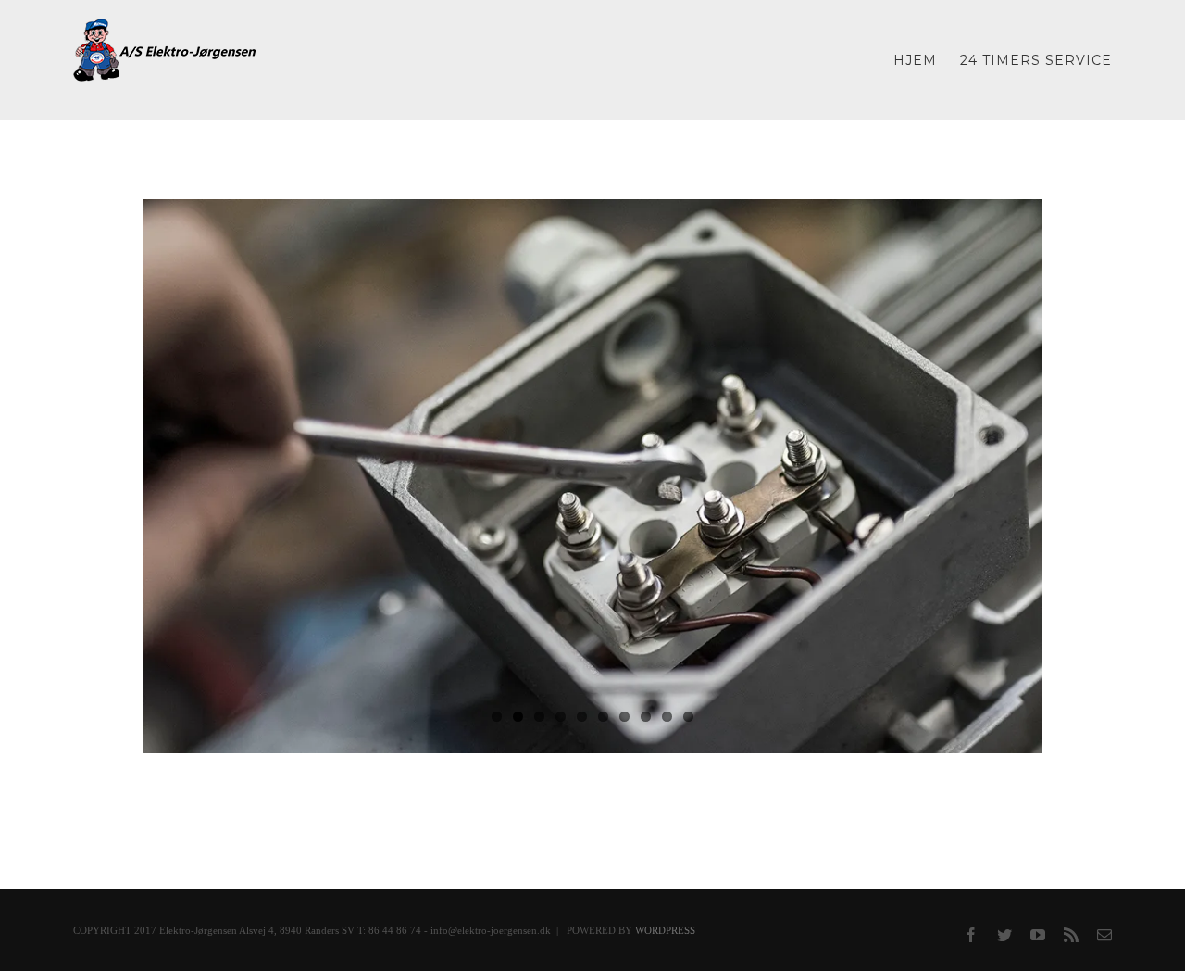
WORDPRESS (665, 930)
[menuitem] (926, 60)
